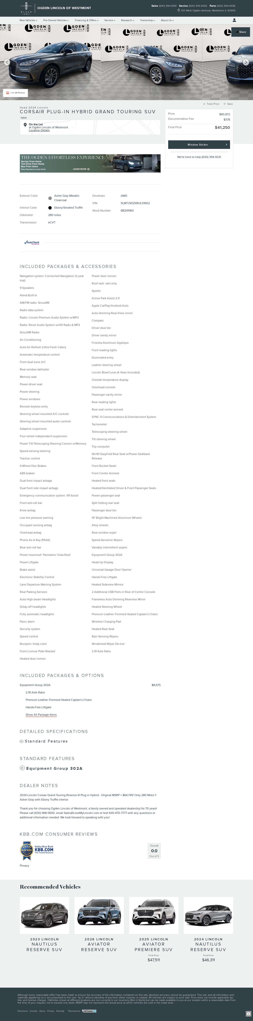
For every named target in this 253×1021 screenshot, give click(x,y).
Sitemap (60, 1011)
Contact (33, 1011)
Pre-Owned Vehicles (55, 20)
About (42, 1011)
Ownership (146, 20)
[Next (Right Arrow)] (246, 62)
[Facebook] (248, 1013)
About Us (166, 20)
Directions (23, 1011)
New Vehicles (27, 20)
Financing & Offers (85, 20)
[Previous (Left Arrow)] (7, 62)
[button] (90, 117)
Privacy (24, 865)
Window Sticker (198, 144)
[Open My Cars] (233, 20)
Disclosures (74, 1011)
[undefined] (90, 163)
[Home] (26, 8)
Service (108, 20)
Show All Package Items (41, 715)
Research (126, 20)
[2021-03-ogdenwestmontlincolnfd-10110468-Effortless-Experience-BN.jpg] (90, 163)
